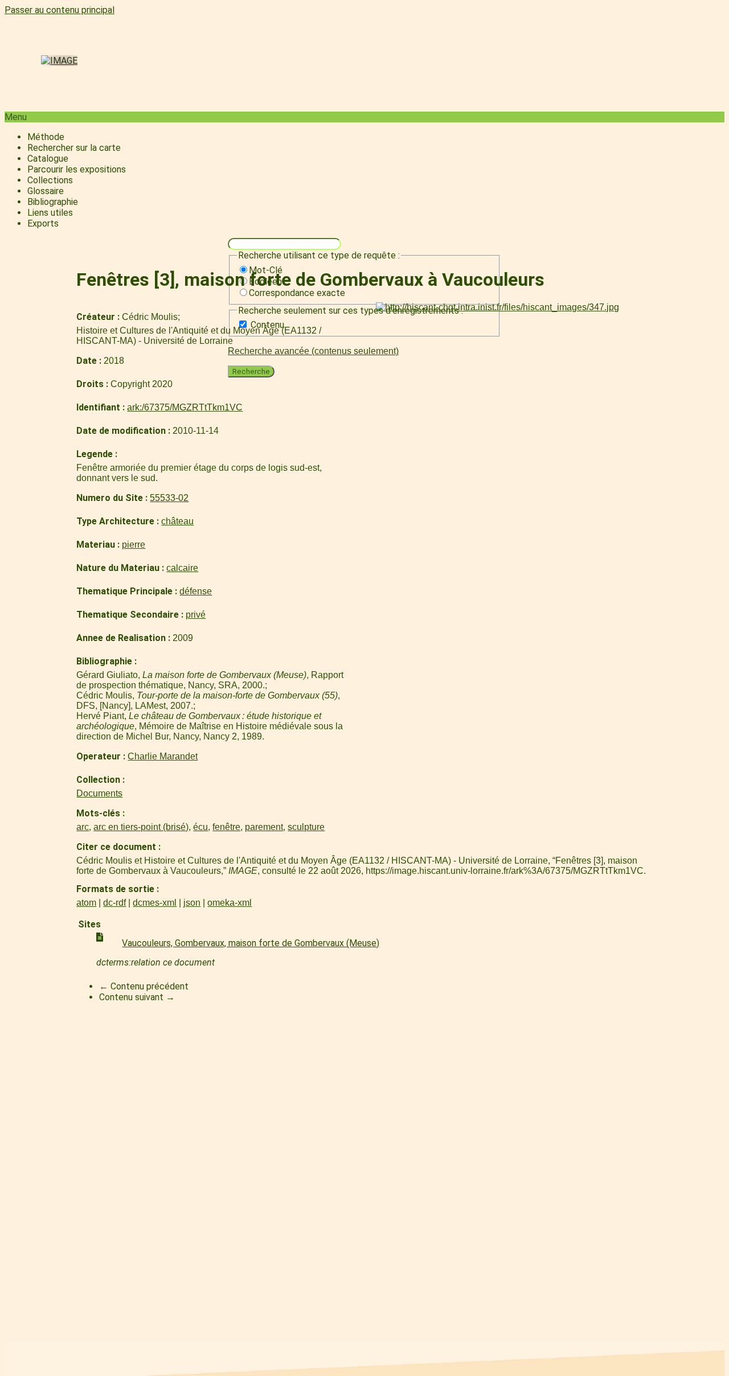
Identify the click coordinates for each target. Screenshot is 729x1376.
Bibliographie (52, 201)
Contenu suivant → (137, 997)
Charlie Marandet (163, 756)
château (177, 521)
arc (82, 827)
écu (200, 827)
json (191, 902)
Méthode (45, 137)
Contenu (267, 324)
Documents (99, 793)
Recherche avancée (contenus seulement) (313, 351)
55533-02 (169, 498)
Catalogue (47, 158)
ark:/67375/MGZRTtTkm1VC (185, 407)
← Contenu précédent (144, 986)
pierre (133, 544)
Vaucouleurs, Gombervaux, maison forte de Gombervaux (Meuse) (250, 943)
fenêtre (226, 827)
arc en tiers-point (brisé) (141, 827)
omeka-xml (229, 902)
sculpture (306, 827)
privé (196, 614)
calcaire (182, 568)
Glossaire (45, 191)
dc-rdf (114, 902)
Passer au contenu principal (59, 10)
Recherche (251, 371)
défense (195, 591)
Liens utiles (50, 212)
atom (86, 902)
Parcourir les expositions (76, 169)
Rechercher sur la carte (74, 147)
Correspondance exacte (297, 292)
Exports (43, 223)
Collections (50, 180)
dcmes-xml (155, 902)
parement (264, 827)
